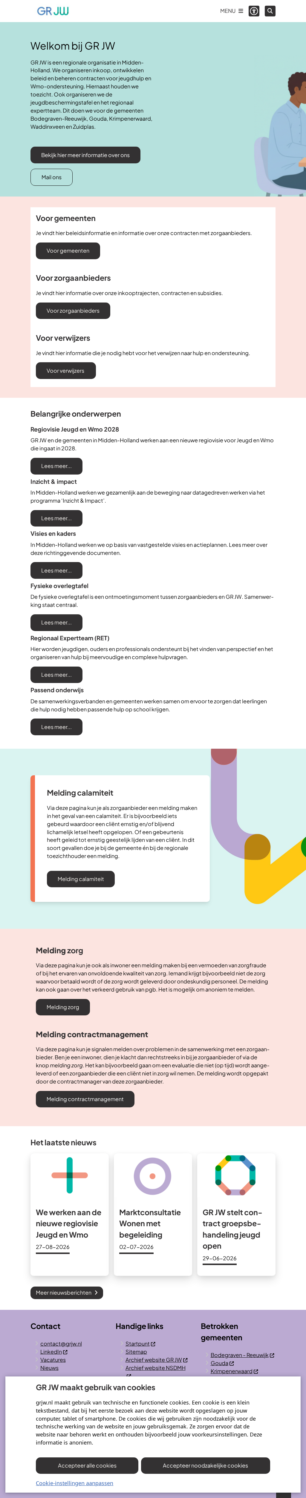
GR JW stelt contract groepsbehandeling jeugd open (232, 1229)
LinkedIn (51, 1351)
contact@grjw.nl (61, 1343)
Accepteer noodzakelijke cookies (205, 1465)
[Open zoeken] (270, 11)
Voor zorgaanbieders (73, 310)
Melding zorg (63, 1006)
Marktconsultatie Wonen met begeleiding (150, 1223)
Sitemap (136, 1351)
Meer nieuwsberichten (63, 1292)
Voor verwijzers (66, 370)
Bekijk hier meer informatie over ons (85, 154)
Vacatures (53, 1359)
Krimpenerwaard (232, 1370)
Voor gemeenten (68, 250)
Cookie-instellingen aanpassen (74, 1483)
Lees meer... (56, 465)
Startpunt (138, 1343)
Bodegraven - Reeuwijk (240, 1354)
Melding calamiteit (81, 878)
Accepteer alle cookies (87, 1465)
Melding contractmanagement (85, 1098)
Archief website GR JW (154, 1359)
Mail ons (52, 177)
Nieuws (49, 1367)
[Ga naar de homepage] (52, 11)
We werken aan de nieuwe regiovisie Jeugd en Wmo (68, 1223)
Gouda (219, 1362)
